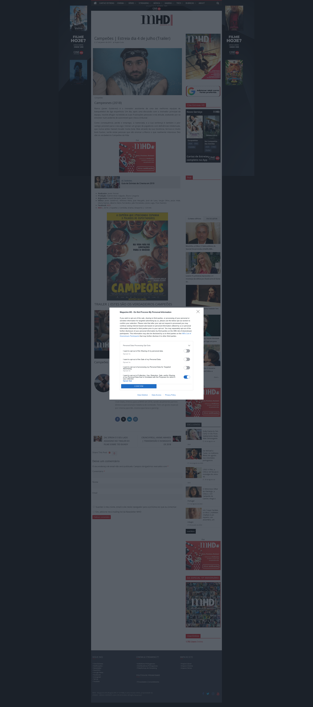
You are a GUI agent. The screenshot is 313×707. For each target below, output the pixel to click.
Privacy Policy (170, 395)
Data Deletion (142, 395)
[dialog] (156, 354)
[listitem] (156, 345)
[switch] (187, 351)
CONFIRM (138, 386)
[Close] (198, 312)
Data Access (156, 395)
